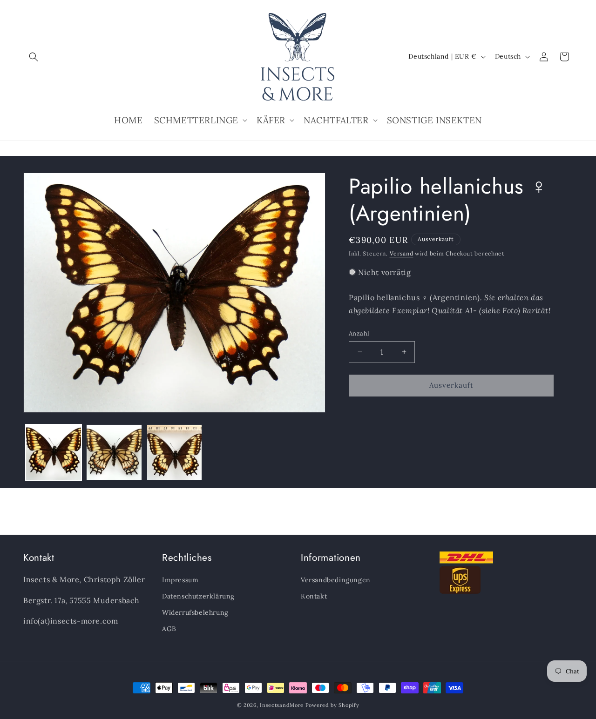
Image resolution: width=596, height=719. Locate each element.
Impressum (180, 580)
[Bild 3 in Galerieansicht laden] (175, 452)
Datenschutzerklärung (198, 596)
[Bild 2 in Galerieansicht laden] (114, 452)
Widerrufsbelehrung (195, 612)
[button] (33, 57)
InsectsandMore (282, 705)
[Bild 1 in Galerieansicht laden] (53, 452)
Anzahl (359, 333)
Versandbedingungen (336, 580)
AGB (169, 629)
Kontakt (314, 596)
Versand (401, 253)
